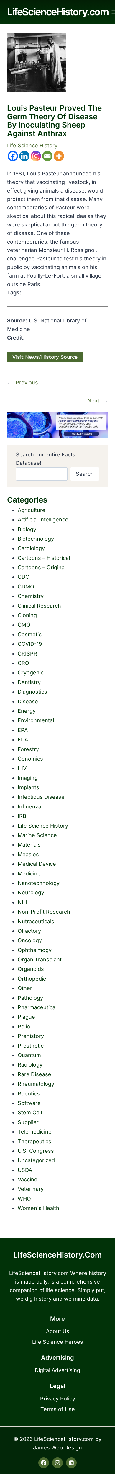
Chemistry (31, 596)
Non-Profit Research (44, 912)
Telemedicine (35, 1132)
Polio (24, 1026)
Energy (27, 711)
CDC (23, 577)
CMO (24, 625)
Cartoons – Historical (44, 558)
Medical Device (37, 864)
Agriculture (31, 510)
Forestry (28, 749)
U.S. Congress (36, 1151)
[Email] (47, 156)
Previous (27, 382)
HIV (22, 768)
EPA (23, 730)
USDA (25, 1170)
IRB (22, 816)
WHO (24, 1199)
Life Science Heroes (57, 1342)
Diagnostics (32, 692)
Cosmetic (30, 634)
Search (85, 474)
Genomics (30, 759)
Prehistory (31, 1036)
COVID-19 (30, 644)
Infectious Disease (41, 797)
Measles (28, 854)
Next (93, 400)
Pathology (30, 998)
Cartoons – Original (42, 567)
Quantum (29, 1055)
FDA (23, 739)
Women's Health (38, 1208)
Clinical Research (39, 606)
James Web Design (57, 1447)
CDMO (26, 586)
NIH (22, 902)
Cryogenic (31, 672)
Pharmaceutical (37, 1007)
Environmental (36, 720)
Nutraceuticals (36, 921)
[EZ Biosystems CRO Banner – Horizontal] (57, 425)
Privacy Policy (57, 1398)
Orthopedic (32, 979)
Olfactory (29, 931)
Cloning (27, 615)
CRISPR (27, 653)
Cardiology (31, 548)
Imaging (28, 778)
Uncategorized (36, 1160)
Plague (26, 1017)
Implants (28, 787)
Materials (29, 845)
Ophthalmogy (35, 950)
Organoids (31, 969)
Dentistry (29, 682)
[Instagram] (36, 156)
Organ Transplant (40, 959)
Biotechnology (36, 539)
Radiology (30, 1065)
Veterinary (31, 1189)
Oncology (30, 940)
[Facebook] (13, 156)
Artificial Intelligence (43, 519)
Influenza (29, 806)
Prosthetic (31, 1046)
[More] (59, 156)
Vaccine (27, 1179)
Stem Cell (30, 1112)
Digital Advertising (57, 1370)
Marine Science (37, 835)
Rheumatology (36, 1084)
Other (25, 988)
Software (29, 1103)
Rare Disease (34, 1074)
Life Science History (32, 145)
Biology (27, 529)
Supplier (28, 1122)
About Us (57, 1331)
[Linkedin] (24, 156)
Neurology (31, 892)
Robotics (29, 1093)
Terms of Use (57, 1409)
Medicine (29, 873)
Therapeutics (34, 1141)
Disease (28, 701)
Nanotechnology (39, 883)
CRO (23, 663)
